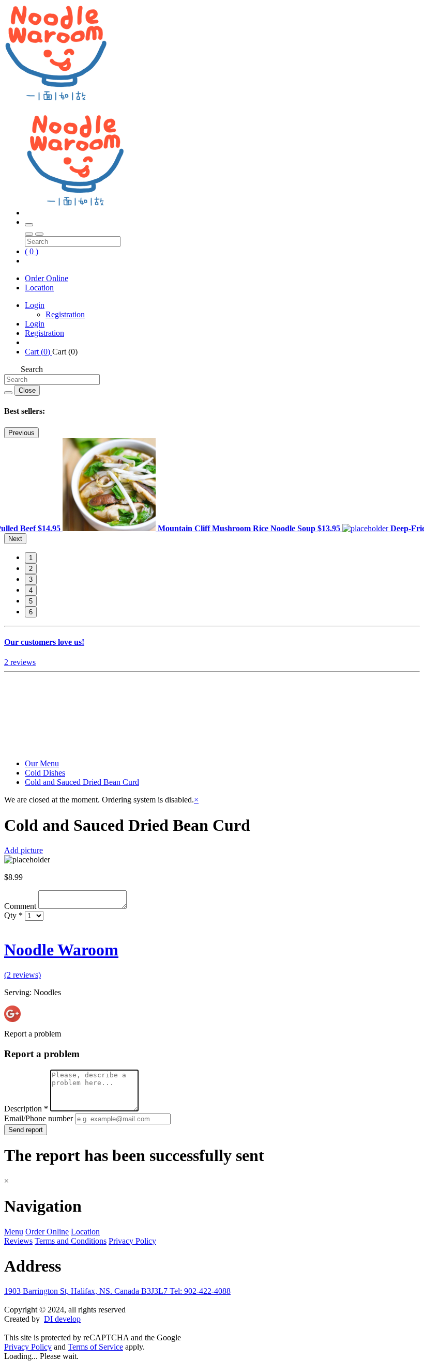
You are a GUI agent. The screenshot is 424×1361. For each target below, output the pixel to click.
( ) (31, 251)
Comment (21, 906)
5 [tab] (31, 601)
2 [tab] (31, 569)
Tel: (200, 1291)
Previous (21, 433)
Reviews (18, 1240)
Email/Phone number (39, 1118)
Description (26, 1108)
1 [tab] (31, 558)
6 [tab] (31, 612)
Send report (25, 1130)
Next (15, 539)
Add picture (23, 850)
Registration (65, 314)
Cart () (38, 351)
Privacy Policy (132, 1240)
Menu (13, 1231)
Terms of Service (95, 1346)
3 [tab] (31, 579)
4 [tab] (31, 590)
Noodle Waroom (61, 949)
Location (39, 287)
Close (27, 390)
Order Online (46, 278)
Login (34, 305)
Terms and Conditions (71, 1240)
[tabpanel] (202, 528)
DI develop (62, 1318)
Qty (13, 915)
